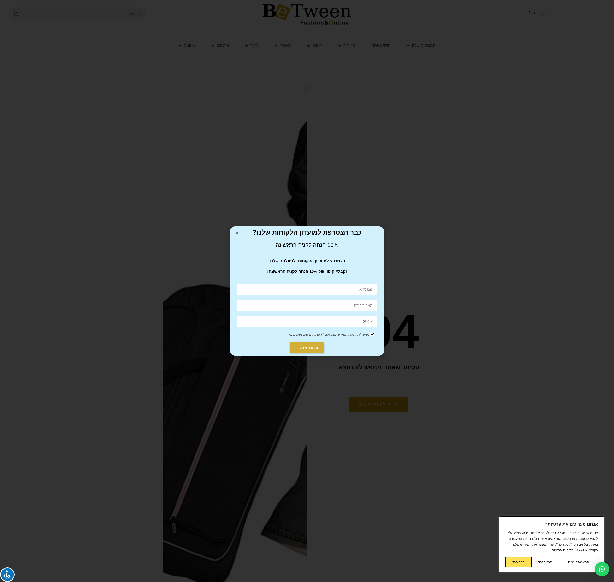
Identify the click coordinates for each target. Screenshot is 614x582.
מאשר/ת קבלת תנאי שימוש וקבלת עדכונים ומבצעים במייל (328, 334)
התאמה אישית (578, 562)
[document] (307, 291)
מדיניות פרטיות (563, 550)
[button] (602, 569)
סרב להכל (545, 562)
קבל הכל (518, 562)
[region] (551, 544)
